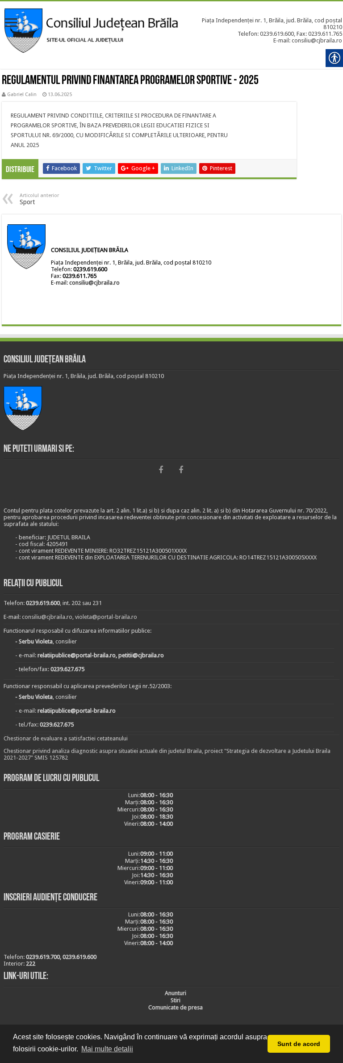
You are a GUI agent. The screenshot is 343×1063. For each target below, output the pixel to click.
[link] (11, 23)
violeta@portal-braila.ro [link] (106, 616)
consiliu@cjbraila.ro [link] (94, 282)
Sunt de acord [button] (298, 1043)
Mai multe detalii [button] (107, 1049)
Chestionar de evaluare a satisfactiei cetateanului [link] (66, 738)
